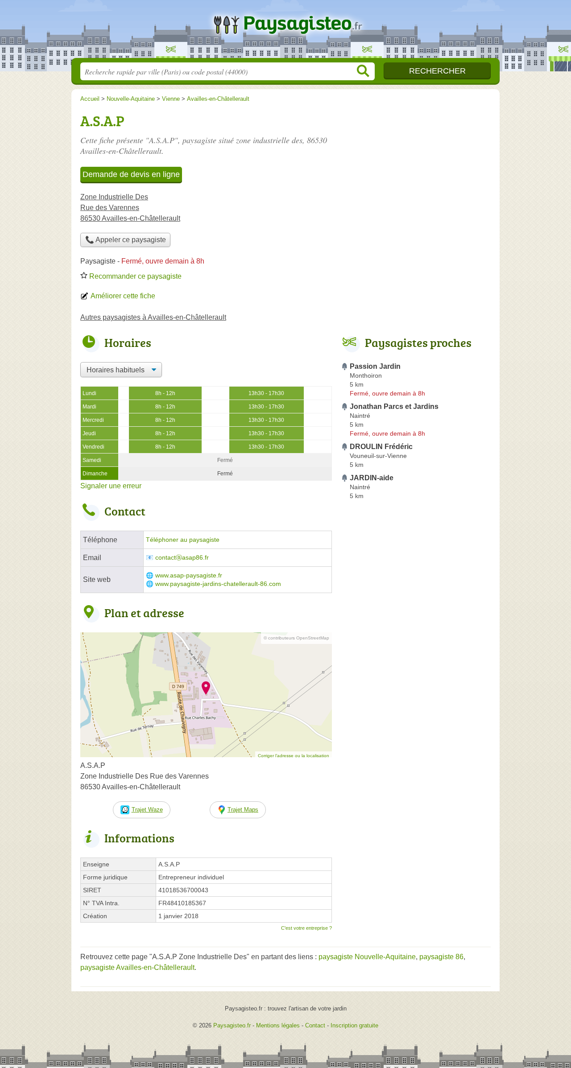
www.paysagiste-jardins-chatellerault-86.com (218, 584)
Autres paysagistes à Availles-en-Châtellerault (153, 317)
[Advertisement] (416, 710)
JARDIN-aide (371, 478)
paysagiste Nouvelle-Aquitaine (367, 957)
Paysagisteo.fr (285, 31)
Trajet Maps (243, 809)
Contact (315, 1025)
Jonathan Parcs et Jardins (394, 406)
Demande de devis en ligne (131, 174)
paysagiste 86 (441, 957)
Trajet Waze (147, 809)
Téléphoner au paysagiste (182, 539)
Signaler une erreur (110, 486)
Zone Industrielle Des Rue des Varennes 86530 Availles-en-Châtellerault (130, 207)
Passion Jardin (375, 366)
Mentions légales (278, 1025)
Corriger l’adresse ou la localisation (293, 755)
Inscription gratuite (354, 1025)
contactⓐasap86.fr (182, 557)
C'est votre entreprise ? (306, 928)
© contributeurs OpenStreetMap (296, 637)
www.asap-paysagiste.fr (188, 575)
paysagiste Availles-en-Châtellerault (137, 967)
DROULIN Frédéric (381, 446)
